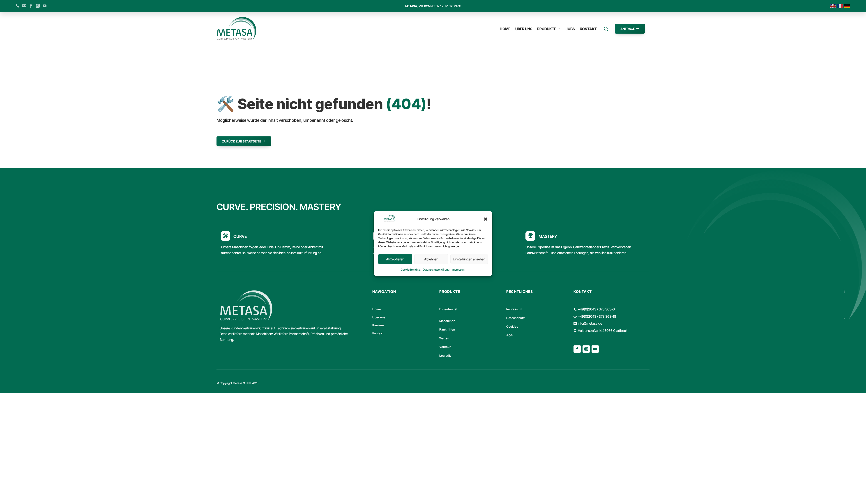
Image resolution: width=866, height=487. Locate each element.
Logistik (445, 355)
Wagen (444, 338)
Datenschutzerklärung (436, 269)
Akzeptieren (395, 259)
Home (505, 29)
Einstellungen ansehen (469, 259)
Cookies (512, 326)
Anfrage (627, 29)
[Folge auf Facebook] (577, 349)
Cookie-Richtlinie (411, 269)
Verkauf (445, 347)
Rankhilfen (447, 329)
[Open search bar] (606, 29)
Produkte (546, 29)
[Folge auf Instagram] (586, 349)
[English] (833, 6)
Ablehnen (431, 259)
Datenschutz (515, 318)
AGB (509, 335)
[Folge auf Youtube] (595, 349)
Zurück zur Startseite (241, 141)
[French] (840, 6)
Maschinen (447, 321)
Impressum (458, 269)
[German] (847, 6)
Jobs (570, 29)
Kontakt (588, 29)
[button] (485, 219)
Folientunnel (448, 309)
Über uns (523, 29)
